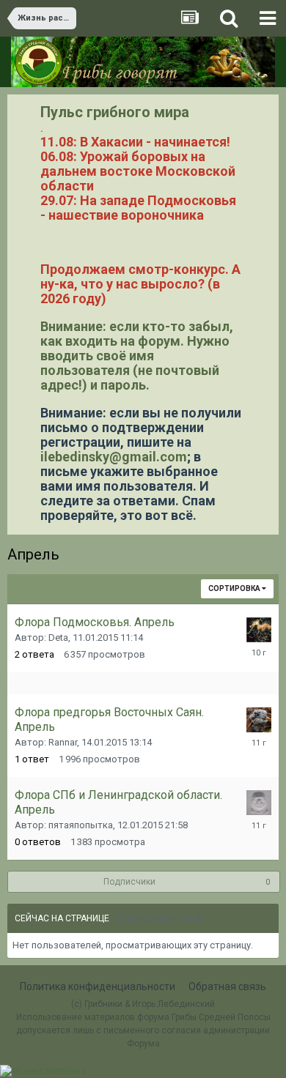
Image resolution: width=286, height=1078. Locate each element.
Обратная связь (227, 986)
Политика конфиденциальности (97, 986)
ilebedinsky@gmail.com (113, 456)
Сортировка (235, 588)
